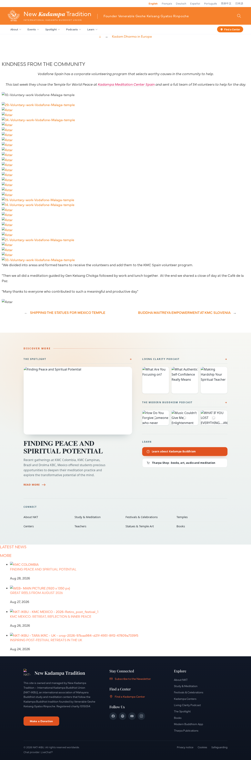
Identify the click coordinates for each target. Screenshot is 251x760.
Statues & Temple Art (148, 526)
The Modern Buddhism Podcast (167, 402)
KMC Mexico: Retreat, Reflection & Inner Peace (50, 616)
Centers (46, 526)
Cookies (202, 747)
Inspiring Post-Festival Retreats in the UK (46, 640)
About (14, 29)
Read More (32, 484)
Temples (199, 517)
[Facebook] (113, 716)
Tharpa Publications (186, 730)
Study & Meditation (97, 517)
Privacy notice (185, 747)
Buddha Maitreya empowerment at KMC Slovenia (184, 312)
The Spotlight (35, 359)
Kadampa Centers (185, 699)
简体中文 (226, 3)
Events (31, 29)
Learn (90, 29)
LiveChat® (47, 752)
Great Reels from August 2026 (36, 593)
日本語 (239, 3)
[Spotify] (122, 716)
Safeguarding (219, 747)
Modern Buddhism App (188, 724)
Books (199, 526)
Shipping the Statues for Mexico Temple (67, 312)
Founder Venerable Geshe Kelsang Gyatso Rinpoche (146, 16)
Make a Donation (41, 721)
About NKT (46, 517)
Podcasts (72, 29)
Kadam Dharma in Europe (132, 36)
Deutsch (181, 3)
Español (195, 3)
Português (210, 3)
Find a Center (232, 29)
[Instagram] (141, 716)
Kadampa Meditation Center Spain (126, 84)
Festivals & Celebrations (148, 517)
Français (167, 3)
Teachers (97, 526)
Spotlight (51, 29)
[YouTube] (132, 716)
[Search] (239, 16)
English (153, 3)
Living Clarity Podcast (161, 359)
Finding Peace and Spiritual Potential (63, 447)
